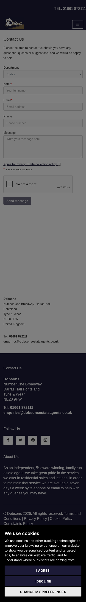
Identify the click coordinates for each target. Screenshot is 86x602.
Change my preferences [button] (43, 592)
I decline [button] (43, 581)
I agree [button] (43, 570)
